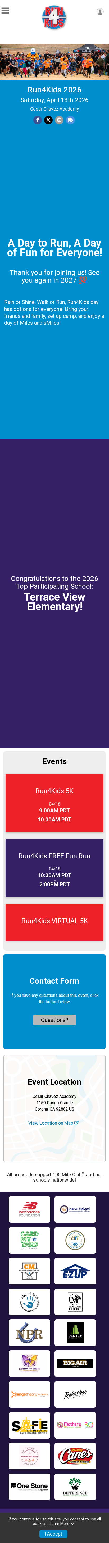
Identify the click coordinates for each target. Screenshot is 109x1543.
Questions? (54, 1020)
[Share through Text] (70, 120)
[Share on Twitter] (48, 120)
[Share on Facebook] (37, 120)
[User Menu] (100, 11)
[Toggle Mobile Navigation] (5, 10)
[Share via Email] (59, 120)
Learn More (59, 1523)
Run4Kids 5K (54, 791)
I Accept (53, 1534)
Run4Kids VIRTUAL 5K (54, 921)
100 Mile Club (69, 1174)
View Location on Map (51, 1123)
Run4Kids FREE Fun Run (54, 856)
